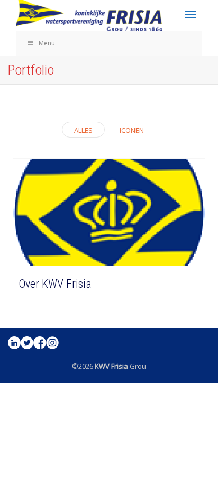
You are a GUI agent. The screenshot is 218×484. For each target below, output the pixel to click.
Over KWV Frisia (55, 283)
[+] (109, 213)
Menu (47, 43)
